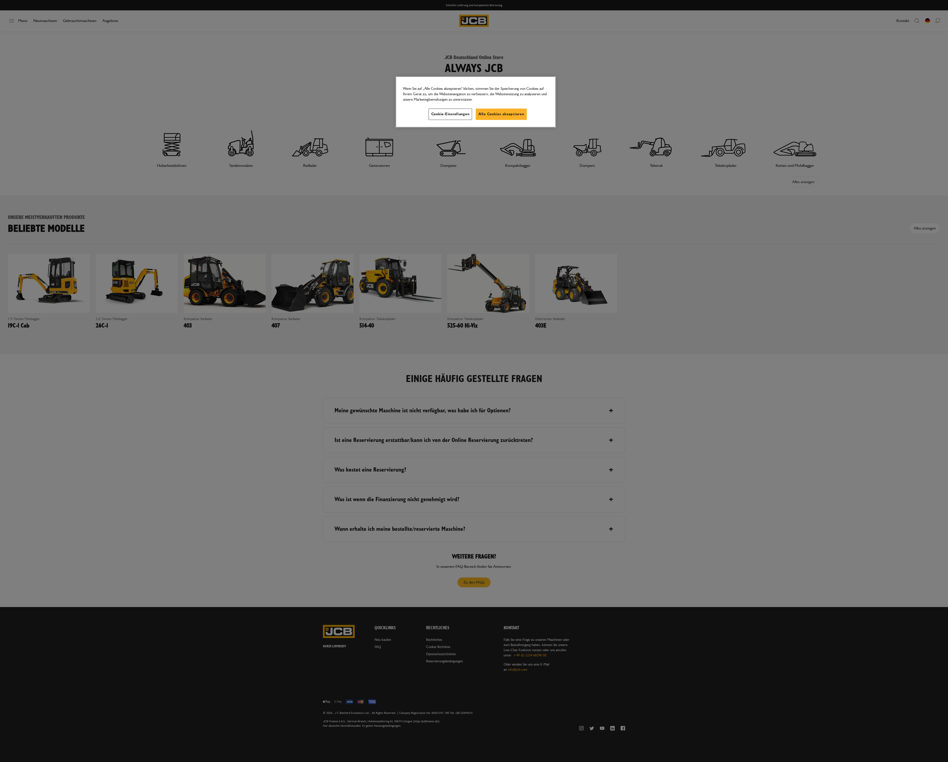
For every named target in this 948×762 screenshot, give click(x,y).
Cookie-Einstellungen (450, 114)
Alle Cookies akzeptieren (501, 114)
